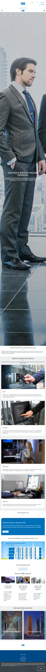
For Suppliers (23, 660)
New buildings (7, 14)
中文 (43, 2)
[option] (12, 625)
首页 (3, 14)
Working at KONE (23, 658)
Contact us (32, 2)
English (41, 2)
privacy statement (20, 665)
